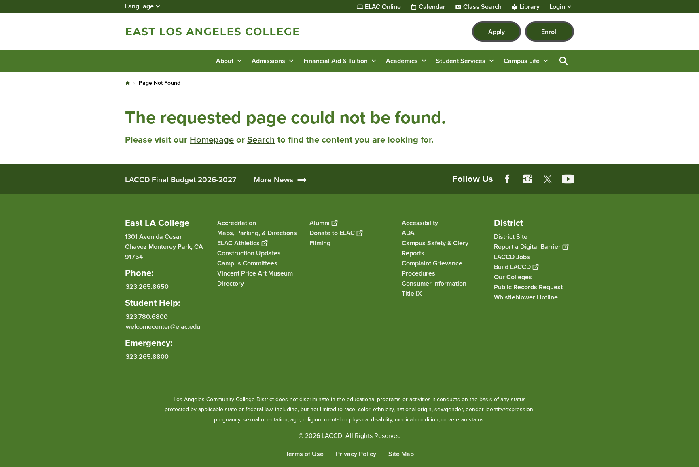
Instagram (527, 179)
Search (261, 139)
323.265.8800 (147, 356)
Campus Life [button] (522, 60)
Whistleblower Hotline (526, 297)
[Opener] (691, 185)
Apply (496, 31)
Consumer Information (434, 283)
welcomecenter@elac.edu (163, 326)
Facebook (507, 179)
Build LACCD (512, 266)
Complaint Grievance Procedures (432, 268)
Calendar (432, 6)
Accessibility (420, 222)
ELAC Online (383, 6)
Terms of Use (305, 454)
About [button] (224, 60)
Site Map (401, 454)
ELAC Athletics (238, 243)
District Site (510, 236)
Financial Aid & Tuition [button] (335, 60)
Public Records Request (528, 287)
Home (128, 83)
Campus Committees (247, 263)
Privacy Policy (356, 454)
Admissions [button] (268, 60)
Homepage (212, 139)
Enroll (549, 31)
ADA (408, 233)
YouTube (568, 179)
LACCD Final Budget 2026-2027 (180, 179)
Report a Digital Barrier (527, 246)
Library (529, 6)
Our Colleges (513, 277)
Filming (319, 243)
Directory (230, 283)
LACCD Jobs (512, 256)
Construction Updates (249, 253)
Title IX (412, 293)
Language (139, 6)
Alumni (319, 222)
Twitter (548, 179)
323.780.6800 (147, 316)
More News (273, 179)
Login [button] (557, 6)
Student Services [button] (460, 60)
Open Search (564, 61)
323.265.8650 (147, 286)
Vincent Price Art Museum (255, 273)
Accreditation (236, 222)
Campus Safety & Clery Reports (435, 248)
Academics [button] (402, 60)
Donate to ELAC (332, 233)
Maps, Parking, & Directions (257, 233)
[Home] (212, 31)
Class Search (482, 6)
